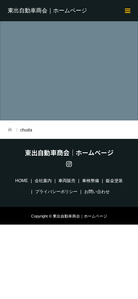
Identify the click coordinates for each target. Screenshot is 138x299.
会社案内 (43, 180)
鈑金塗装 (114, 180)
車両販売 (66, 180)
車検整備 (90, 180)
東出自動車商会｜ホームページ (47, 10)
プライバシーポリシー (56, 191)
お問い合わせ (97, 191)
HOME (21, 180)
